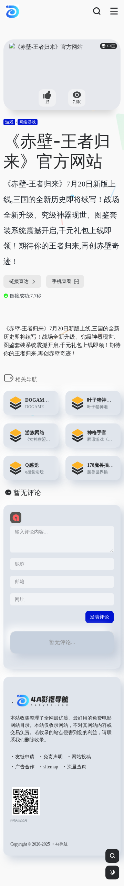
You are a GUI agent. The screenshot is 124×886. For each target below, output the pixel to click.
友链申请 (24, 756)
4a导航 (61, 844)
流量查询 (76, 766)
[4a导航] (41, 703)
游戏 (9, 122)
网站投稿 (81, 756)
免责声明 (53, 756)
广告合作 (24, 766)
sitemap (50, 766)
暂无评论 (27, 492)
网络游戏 (27, 122)
